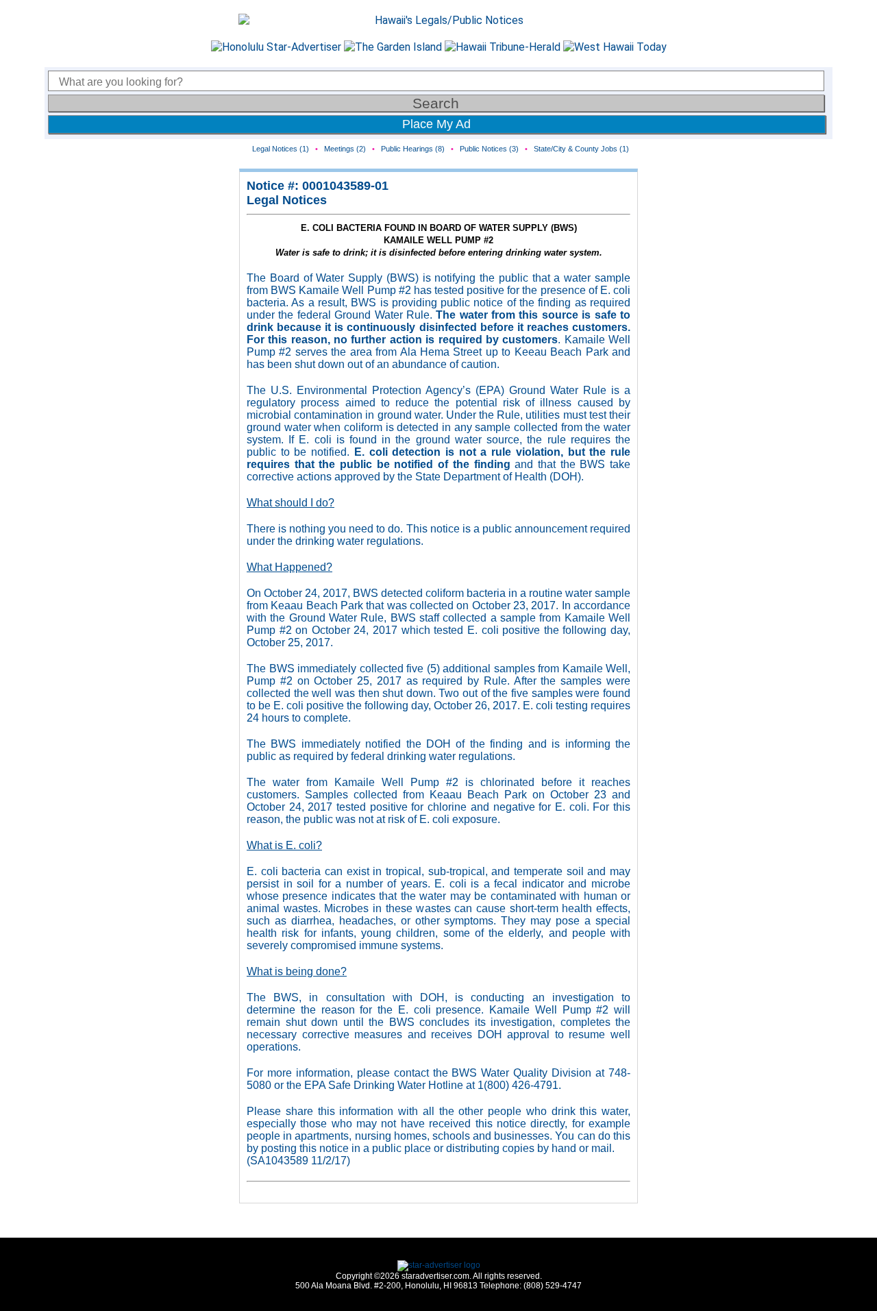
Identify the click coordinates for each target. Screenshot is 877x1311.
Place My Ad (436, 124)
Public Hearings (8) (413, 149)
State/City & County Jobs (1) (581, 149)
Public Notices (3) (489, 149)
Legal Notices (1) (280, 149)
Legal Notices (287, 200)
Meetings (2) (345, 149)
